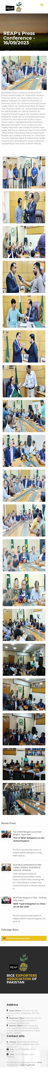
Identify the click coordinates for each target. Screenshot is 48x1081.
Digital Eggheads (27, 1065)
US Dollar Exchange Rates (18, 938)
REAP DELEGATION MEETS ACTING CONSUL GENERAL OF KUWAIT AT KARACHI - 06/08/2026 (27, 867)
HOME (7, 51)
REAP (39, 1062)
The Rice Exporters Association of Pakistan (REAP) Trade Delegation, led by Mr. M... (29, 918)
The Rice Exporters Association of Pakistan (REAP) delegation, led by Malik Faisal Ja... (27, 853)
